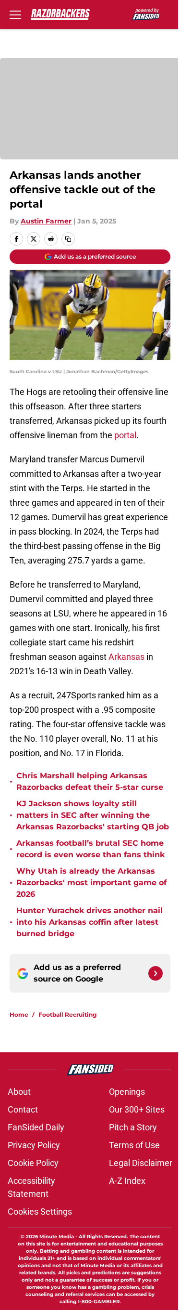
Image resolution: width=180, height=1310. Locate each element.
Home (19, 1014)
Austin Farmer (46, 221)
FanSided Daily (36, 1127)
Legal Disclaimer (140, 1163)
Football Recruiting (67, 1014)
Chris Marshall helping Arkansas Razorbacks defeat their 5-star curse (89, 781)
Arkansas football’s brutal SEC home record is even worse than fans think (90, 848)
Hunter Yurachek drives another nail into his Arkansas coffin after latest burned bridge (89, 922)
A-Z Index (127, 1181)
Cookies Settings (40, 1211)
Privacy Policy (34, 1145)
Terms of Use (134, 1145)
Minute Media (56, 1236)
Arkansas (126, 657)
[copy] (68, 239)
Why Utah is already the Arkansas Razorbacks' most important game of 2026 (91, 882)
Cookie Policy (33, 1163)
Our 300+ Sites (137, 1109)
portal (125, 435)
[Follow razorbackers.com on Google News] (155, 973)
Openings (127, 1092)
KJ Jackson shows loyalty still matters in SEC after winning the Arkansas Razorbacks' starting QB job (92, 815)
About (19, 1092)
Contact (23, 1109)
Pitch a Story (133, 1127)
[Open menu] (15, 14)
